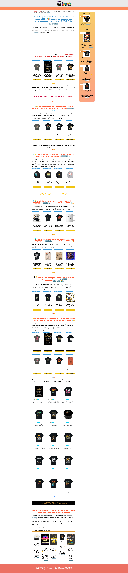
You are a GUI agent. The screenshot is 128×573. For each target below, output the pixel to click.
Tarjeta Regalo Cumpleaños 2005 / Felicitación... (48, 264)
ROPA (50, 8)
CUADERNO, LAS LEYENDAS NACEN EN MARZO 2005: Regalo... (48, 75)
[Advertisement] (53, 42)
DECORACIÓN (44, 8)
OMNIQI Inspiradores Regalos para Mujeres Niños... (70, 369)
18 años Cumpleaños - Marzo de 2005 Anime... (70, 182)
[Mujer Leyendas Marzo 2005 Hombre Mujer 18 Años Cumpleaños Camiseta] (48, 218)
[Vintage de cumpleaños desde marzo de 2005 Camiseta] (70, 127)
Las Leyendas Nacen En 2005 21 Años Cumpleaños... (59, 347)
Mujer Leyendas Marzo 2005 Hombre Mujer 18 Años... (48, 226)
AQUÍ (71, 96)
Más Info (39, 405)
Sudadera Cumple (37, 187)
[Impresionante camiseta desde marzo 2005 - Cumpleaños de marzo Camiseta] (59, 127)
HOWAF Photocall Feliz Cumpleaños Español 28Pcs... (70, 305)
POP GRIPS (69, 56)
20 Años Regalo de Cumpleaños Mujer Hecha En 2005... (59, 75)
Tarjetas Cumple (37, 268)
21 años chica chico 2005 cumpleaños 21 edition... (70, 347)
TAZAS (36, 56)
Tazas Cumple (37, 230)
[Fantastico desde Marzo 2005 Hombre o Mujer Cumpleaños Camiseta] (48, 127)
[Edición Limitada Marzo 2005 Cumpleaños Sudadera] (37, 174)
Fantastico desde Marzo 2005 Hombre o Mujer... (48, 135)
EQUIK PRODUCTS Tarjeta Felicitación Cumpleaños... (59, 264)
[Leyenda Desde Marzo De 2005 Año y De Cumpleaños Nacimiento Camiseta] (37, 256)
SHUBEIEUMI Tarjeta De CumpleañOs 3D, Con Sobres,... (70, 264)
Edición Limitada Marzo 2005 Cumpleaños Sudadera (37, 182)
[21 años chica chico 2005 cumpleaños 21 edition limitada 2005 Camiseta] (70, 339)
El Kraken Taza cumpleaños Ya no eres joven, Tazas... (70, 226)
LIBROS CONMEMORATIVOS (59, 56)
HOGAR (56, 8)
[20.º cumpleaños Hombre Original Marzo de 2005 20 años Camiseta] (37, 67)
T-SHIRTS (66, 55)
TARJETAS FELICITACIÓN (45, 56)
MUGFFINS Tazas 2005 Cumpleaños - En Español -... (37, 226)
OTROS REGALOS (71, 8)
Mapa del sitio (79, 565)
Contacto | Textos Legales (85, 565)
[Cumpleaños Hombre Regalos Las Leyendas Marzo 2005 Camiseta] (70, 67)
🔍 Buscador (84, 8)
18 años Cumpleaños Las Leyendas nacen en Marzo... (59, 226)
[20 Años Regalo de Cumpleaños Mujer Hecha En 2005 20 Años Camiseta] (59, 67)
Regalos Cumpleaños (37, 79)
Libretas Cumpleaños (37, 373)
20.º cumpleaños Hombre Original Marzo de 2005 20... (37, 75)
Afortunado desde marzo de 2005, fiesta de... (37, 305)
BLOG (78, 8)
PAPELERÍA (62, 8)
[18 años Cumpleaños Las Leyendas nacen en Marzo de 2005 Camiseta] (59, 218)
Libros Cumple (37, 351)
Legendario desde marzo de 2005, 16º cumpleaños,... (48, 182)
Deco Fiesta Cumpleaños (37, 310)
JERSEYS (71, 55)
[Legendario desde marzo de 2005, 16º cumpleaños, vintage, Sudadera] (48, 174)
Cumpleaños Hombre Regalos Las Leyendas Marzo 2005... (70, 75)
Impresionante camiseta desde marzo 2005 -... (59, 135)
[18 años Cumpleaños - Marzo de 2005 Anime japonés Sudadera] (70, 174)
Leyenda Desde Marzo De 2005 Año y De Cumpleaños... (37, 264)
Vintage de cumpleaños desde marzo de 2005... (70, 135)
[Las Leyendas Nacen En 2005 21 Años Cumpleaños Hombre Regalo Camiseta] (59, 339)
